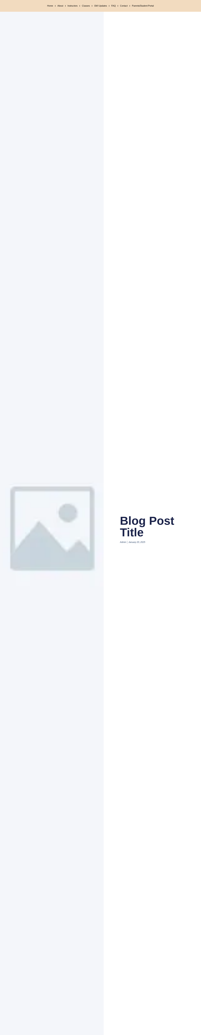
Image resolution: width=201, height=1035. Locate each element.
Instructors (73, 6)
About (60, 6)
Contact (124, 6)
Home (50, 6)
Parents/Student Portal (143, 6)
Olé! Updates (100, 6)
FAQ (113, 6)
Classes (86, 6)
